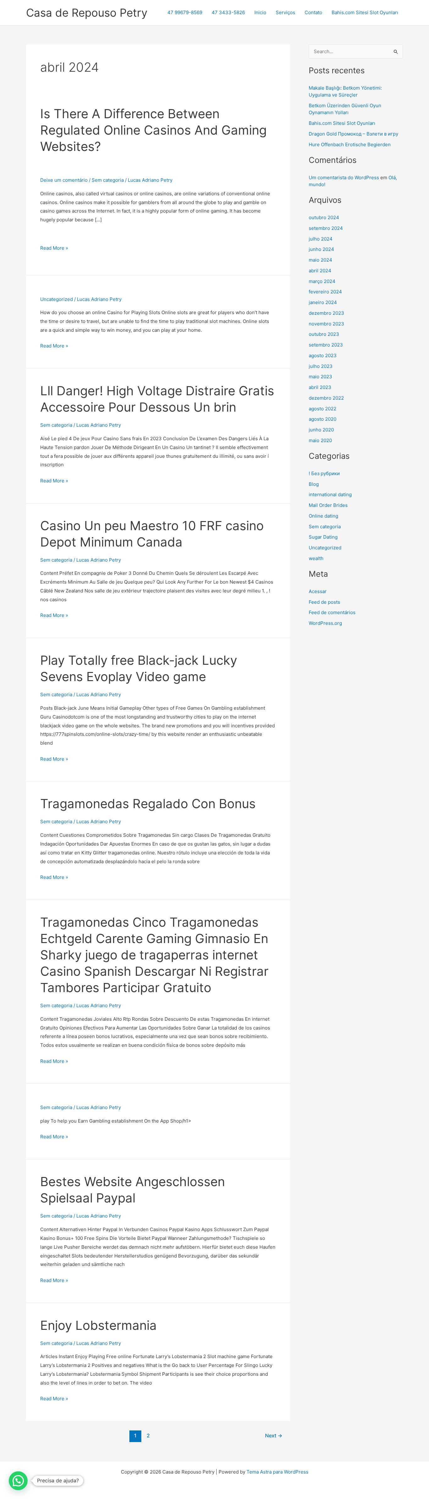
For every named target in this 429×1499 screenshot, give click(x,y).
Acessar (318, 591)
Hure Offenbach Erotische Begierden (350, 144)
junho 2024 (321, 249)
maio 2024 (320, 260)
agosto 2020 (322, 419)
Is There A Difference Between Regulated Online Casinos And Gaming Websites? (153, 130)
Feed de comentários (332, 612)
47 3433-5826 (228, 12)
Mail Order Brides (328, 505)
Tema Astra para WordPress (277, 1472)
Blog (314, 484)
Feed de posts (324, 602)
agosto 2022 (322, 409)
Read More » (54, 248)
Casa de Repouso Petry (86, 12)
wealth (316, 558)
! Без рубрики (324, 473)
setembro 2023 (326, 345)
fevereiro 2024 (325, 292)
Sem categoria (108, 180)
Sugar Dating (323, 537)
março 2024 (322, 281)
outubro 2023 (324, 334)
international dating (330, 494)
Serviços (285, 12)
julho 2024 (321, 239)
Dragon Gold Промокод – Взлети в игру (353, 134)
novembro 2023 (326, 324)
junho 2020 (321, 430)
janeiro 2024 (323, 302)
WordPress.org (325, 623)
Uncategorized (56, 299)
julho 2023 (321, 366)
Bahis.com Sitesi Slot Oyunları (365, 12)
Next (273, 1436)
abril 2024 (320, 271)
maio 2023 (320, 377)
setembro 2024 (326, 228)
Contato (313, 12)
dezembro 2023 (326, 313)
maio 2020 (320, 440)
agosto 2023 (323, 355)
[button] (18, 1480)
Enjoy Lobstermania (98, 1325)
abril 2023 (320, 387)
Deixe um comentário (64, 180)
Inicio (260, 12)
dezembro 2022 (326, 398)
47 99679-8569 (184, 12)
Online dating (323, 516)
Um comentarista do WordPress (344, 177)
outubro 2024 (324, 217)
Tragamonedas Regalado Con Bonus (148, 803)
